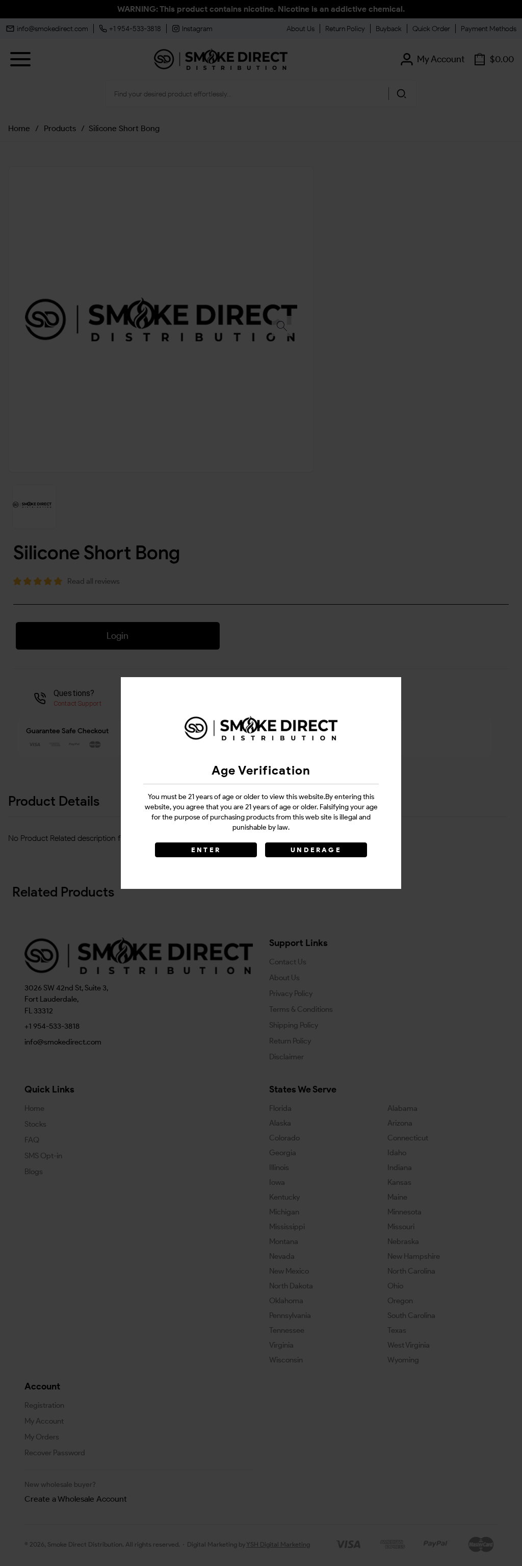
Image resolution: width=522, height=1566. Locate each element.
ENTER (206, 850)
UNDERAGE (316, 850)
